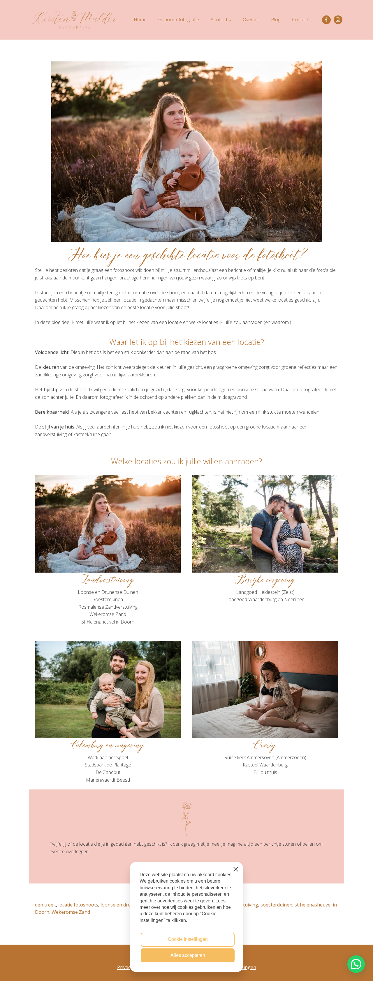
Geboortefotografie (178, 19)
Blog (275, 19)
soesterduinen (276, 905)
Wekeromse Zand (71, 912)
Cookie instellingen (188, 939)
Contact (300, 19)
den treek (45, 905)
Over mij (251, 19)
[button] (356, 964)
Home (140, 19)
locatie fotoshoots (78, 905)
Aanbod (219, 19)
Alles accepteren (187, 955)
